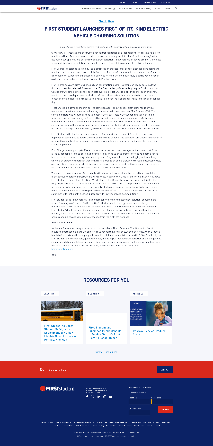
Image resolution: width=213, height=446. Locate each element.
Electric (103, 21)
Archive (113, 426)
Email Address (135, 408)
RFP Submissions (83, 426)
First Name (133, 397)
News (111, 21)
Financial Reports (100, 426)
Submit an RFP (150, 2)
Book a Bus (166, 2)
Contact (167, 8)
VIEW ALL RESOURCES (106, 352)
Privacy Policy (47, 422)
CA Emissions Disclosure (83, 422)
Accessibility (68, 426)
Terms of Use (135, 422)
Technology (110, 8)
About (157, 8)
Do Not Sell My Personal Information (111, 422)
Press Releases (125, 426)
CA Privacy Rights (63, 422)
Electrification (125, 8)
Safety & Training (143, 8)
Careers (135, 2)
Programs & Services (91, 8)
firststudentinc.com (62, 248)
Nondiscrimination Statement (147, 426)
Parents (123, 2)
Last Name (156, 397)
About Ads (55, 426)
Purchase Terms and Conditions (156, 422)
